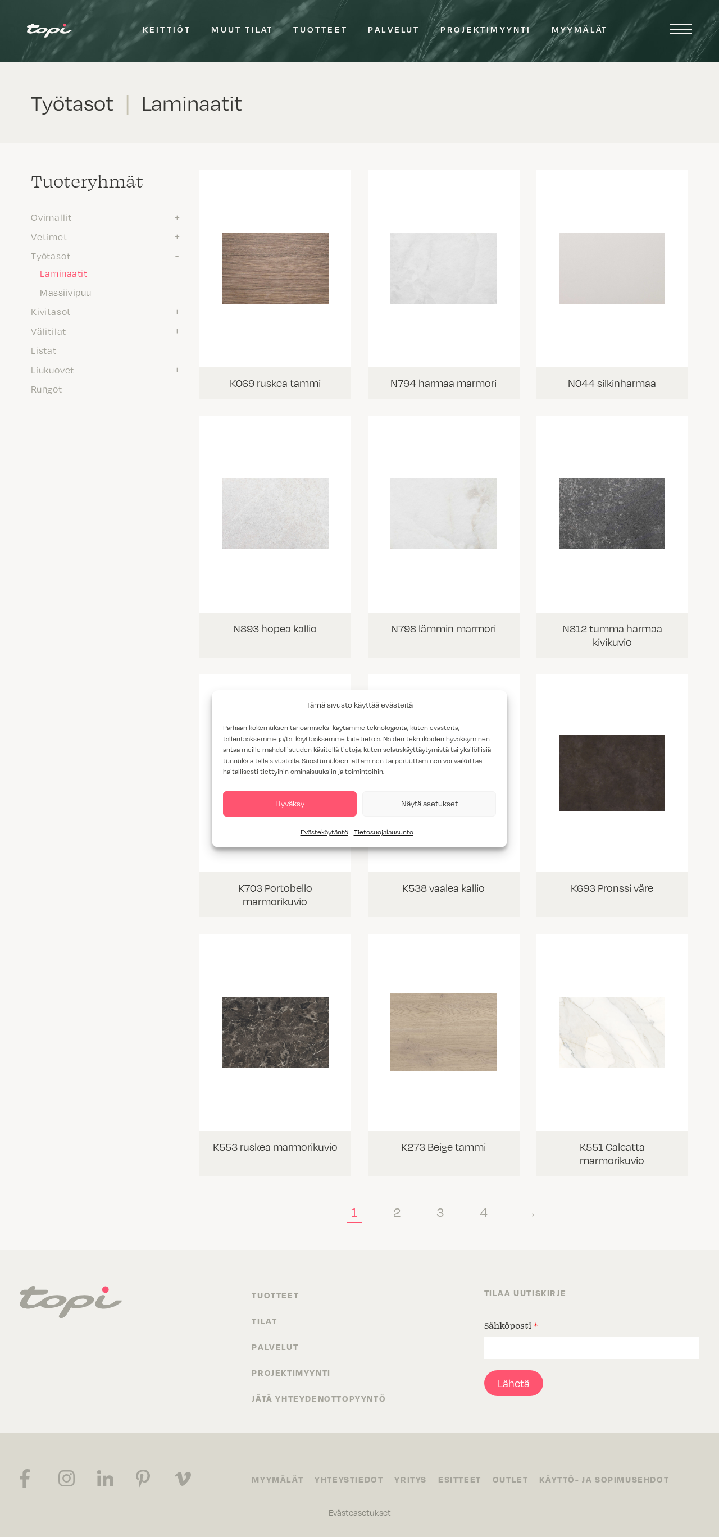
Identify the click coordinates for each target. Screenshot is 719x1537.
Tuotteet (320, 29)
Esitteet (459, 1479)
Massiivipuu (66, 292)
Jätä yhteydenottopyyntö (319, 1398)
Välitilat (48, 331)
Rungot (46, 388)
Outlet (511, 1479)
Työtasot (50, 255)
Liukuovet (52, 369)
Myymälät (580, 29)
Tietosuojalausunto (383, 831)
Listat (44, 350)
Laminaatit (63, 273)
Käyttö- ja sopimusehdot (604, 1479)
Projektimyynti (485, 29)
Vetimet (49, 236)
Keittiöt (167, 29)
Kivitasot (51, 311)
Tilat (264, 1321)
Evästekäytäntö (324, 831)
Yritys (410, 1479)
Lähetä (514, 1383)
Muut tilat (242, 29)
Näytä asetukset (429, 803)
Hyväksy (289, 803)
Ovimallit (51, 217)
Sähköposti (511, 1325)
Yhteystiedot (349, 1479)
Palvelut (394, 29)
